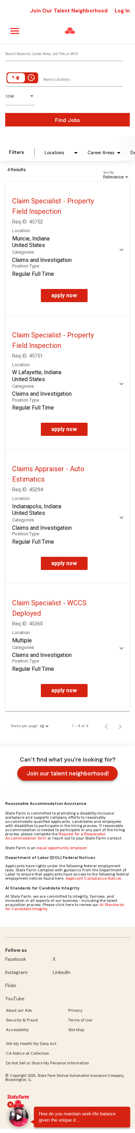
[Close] (10, 1104)
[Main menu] (15, 31)
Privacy (75, 1010)
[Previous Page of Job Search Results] (106, 726)
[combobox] (64, 52)
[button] (18, 1117)
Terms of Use (80, 1020)
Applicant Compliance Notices (93, 878)
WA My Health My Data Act (31, 1044)
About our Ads (19, 1010)
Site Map (76, 1030)
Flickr (10, 985)
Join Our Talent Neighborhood (69, 11)
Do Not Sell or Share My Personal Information (47, 1063)
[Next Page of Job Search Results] (120, 726)
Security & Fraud (22, 1020)
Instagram (16, 972)
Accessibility (17, 1030)
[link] (67, 249)
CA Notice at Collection (27, 1053)
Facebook (15, 959)
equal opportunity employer (62, 848)
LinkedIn (62, 972)
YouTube (15, 998)
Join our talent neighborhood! (68, 773)
